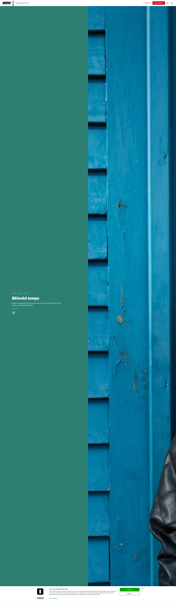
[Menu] (171, 3)
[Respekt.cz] (7, 3)
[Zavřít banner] (142, 588)
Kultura (14, 293)
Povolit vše (129, 589)
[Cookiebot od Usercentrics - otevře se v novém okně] (40, 598)
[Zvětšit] (132, 303)
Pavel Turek (15, 308)
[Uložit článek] (13, 312)
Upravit (129, 593)
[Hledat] (167, 3)
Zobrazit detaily (53, 598)
